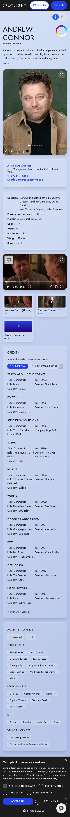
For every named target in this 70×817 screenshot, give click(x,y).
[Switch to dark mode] (59, 17)
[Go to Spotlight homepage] (14, 5)
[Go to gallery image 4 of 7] (35, 145)
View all (26, 612)
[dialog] (35, 787)
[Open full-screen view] (61, 74)
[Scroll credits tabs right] (60, 366)
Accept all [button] (18, 801)
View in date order (38, 359)
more (6, 63)
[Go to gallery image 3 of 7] (34, 145)
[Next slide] (61, 115)
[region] (35, 272)
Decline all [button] (51, 801)
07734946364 (19, 176)
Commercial (18, 366)
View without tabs (16, 359)
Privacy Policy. (50, 778)
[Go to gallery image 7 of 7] (41, 145)
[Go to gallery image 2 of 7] (32, 145)
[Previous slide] (8, 115)
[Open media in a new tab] (50, 286)
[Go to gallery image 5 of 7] (37, 145)
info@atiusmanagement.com (27, 179)
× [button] (66, 760)
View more (13, 612)
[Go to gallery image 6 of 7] (39, 145)
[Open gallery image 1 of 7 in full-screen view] (35, 112)
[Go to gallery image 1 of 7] (29, 145)
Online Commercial (44, 366)
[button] (59, 5)
